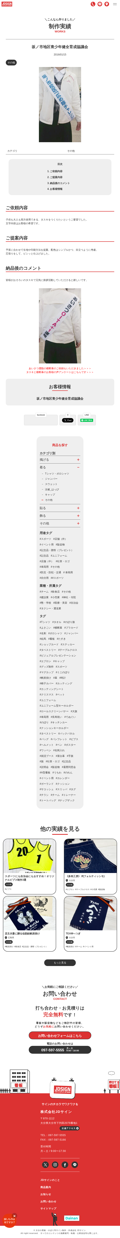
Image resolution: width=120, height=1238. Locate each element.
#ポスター (70, 744)
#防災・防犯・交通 (50, 572)
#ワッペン (45, 750)
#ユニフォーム (59, 555)
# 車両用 (68, 572)
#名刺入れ (59, 750)
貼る (43, 508)
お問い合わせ (48, 1201)
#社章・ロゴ (63, 561)
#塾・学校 (45, 602)
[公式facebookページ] (65, 1162)
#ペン (59, 744)
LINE (100, 4)
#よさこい (45, 627)
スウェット (51, 484)
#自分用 (44, 578)
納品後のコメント (60, 183)
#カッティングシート (52, 689)
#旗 (42, 761)
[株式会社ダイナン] (72, 1216)
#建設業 (44, 597)
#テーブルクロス (67, 650)
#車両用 (44, 566)
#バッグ (44, 739)
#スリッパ (61, 789)
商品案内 (45, 1187)
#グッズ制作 (47, 666)
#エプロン (45, 661)
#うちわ (56, 772)
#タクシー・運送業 (50, 608)
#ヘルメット (47, 744)
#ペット (60, 694)
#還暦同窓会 (69, 767)
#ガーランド (47, 783)
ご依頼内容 (56, 171)
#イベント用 (47, 544)
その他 (11, 62)
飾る (43, 515)
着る (43, 467)
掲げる (44, 459)
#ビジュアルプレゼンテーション (58, 655)
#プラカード (71, 627)
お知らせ (45, 1194)
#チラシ (44, 795)
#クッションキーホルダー (54, 728)
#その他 (55, 566)
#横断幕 (57, 627)
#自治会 (73, 602)
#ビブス (73, 739)
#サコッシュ (47, 789)
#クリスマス (47, 694)
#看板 (51, 638)
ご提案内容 (56, 177)
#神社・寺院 (69, 597)
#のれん (68, 772)
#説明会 (44, 767)
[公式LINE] (74, 1162)
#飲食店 (55, 591)
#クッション (63, 783)
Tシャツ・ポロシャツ (57, 473)
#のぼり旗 (69, 622)
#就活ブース (47, 756)
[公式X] (45, 1162)
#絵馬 (43, 638)
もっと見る (60, 962)
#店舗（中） (47, 561)
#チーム (44, 591)
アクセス (106, 4)
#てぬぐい (70, 717)
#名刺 (43, 633)
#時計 (62, 677)
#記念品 (44, 555)
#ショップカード (49, 644)
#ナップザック (66, 800)
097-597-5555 (93, 4)
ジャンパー (51, 478)
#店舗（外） (60, 539)
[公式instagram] (55, 1162)
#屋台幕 (60, 756)
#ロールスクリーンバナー (54, 711)
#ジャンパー (71, 633)
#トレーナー (69, 795)
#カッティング (64, 683)
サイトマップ (48, 1208)
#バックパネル (66, 733)
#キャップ (59, 661)
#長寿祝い (56, 717)
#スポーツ (45, 539)
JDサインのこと (50, 1180)
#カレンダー (63, 778)
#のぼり (44, 722)
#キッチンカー (59, 722)
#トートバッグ (48, 800)
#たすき (61, 638)
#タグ (72, 789)
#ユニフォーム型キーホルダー (57, 705)
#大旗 (74, 711)
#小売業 (55, 597)
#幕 (55, 677)
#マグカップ (47, 672)
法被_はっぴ (52, 489)
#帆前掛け (45, 677)
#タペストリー (48, 733)
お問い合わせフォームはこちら (60, 1035)
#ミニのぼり (63, 672)
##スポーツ (57, 578)
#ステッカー (68, 644)
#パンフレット (59, 739)
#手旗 (70, 756)
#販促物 (60, 544)
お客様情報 (56, 189)
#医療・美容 (60, 602)
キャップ (50, 494)
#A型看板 (45, 772)
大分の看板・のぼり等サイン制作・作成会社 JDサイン (61, 1230)
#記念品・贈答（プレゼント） (57, 550)
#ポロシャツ (55, 633)
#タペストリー (48, 650)
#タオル (56, 622)
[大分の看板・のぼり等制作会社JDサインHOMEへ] (7, 2)
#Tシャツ (45, 622)
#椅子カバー (47, 683)
